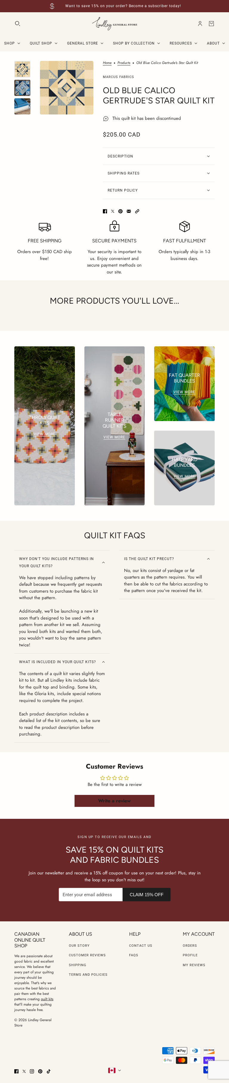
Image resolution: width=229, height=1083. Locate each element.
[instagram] (32, 1071)
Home (107, 63)
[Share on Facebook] (105, 211)
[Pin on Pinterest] (120, 211)
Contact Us (140, 946)
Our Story (79, 946)
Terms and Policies (88, 975)
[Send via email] (129, 211)
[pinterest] (40, 1071)
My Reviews (194, 965)
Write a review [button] (114, 800)
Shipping (77, 965)
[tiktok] (48, 1071)
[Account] (200, 23)
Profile (190, 955)
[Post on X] (112, 211)
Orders (190, 946)
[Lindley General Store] (114, 23)
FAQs (133, 955)
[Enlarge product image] (66, 87)
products (123, 63)
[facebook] (16, 1071)
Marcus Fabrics (118, 77)
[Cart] (211, 23)
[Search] (17, 23)
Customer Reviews (87, 955)
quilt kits (47, 999)
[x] (24, 1071)
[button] (137, 211)
